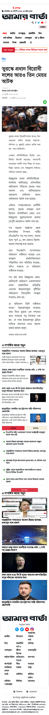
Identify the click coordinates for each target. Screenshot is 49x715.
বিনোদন (18, 37)
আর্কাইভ (42, 27)
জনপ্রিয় (35, 428)
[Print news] (45, 102)
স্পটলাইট (7, 684)
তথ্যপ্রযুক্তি (31, 649)
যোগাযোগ (33, 691)
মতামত (6, 42)
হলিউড (31, 674)
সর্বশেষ (13, 428)
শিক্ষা (14, 42)
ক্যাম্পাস (31, 656)
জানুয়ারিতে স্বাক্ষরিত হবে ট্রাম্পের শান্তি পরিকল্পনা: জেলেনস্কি (23, 603)
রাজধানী (22, 42)
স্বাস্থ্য (30, 667)
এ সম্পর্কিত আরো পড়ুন (13, 345)
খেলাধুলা (28, 37)
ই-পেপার (16, 8)
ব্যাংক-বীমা (19, 662)
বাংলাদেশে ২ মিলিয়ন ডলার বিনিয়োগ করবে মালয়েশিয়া (26, 49)
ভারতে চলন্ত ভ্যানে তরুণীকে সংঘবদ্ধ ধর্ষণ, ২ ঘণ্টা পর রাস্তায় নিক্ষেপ (23, 549)
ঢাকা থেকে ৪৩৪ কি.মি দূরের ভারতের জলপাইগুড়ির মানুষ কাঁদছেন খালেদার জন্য (24, 576)
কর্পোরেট (7, 663)
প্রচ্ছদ (5, 33)
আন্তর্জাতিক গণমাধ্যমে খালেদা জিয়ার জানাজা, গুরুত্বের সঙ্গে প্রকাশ (22, 521)
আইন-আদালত (31, 679)
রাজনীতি (32, 33)
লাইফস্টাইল (7, 656)
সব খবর (24, 490)
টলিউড (19, 680)
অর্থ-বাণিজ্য (7, 37)
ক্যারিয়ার (7, 667)
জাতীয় (12, 33)
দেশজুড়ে (21, 33)
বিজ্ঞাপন (19, 691)
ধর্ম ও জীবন (39, 37)
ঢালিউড (19, 674)
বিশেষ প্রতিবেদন (19, 655)
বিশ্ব (39, 33)
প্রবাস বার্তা (6, 672)
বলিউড (7, 680)
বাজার (18, 667)
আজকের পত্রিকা (31, 634)
